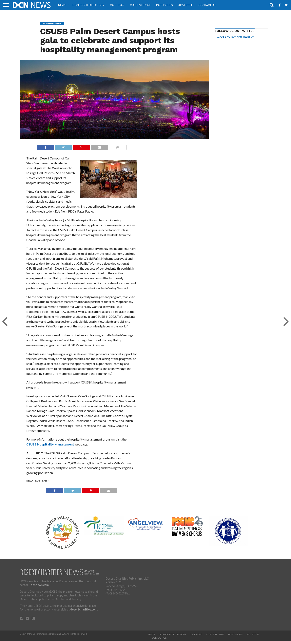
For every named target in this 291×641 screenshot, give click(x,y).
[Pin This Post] (81, 146)
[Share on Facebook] (45, 146)
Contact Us (207, 5)
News (62, 5)
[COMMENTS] (117, 146)
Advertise (185, 5)
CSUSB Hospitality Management (50, 444)
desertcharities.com (83, 609)
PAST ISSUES (164, 5)
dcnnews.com (40, 585)
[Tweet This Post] (63, 146)
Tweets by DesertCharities (235, 37)
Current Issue (140, 5)
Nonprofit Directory (88, 5)
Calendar (117, 5)
